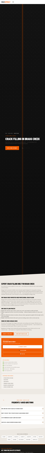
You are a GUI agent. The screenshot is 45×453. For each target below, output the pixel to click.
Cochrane (14, 439)
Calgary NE (29, 436)
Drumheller (35, 439)
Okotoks (34, 436)
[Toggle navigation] (13, 2)
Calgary (3, 436)
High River (40, 436)
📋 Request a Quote (22, 346)
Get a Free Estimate (12, 148)
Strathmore (28, 439)
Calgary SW (16, 436)
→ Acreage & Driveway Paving (8, 386)
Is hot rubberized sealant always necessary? (22, 417)
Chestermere (21, 439)
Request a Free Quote (7, 333)
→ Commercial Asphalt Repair (8, 383)
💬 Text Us (22, 353)
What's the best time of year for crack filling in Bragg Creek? (22, 413)
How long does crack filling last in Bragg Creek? (22, 408)
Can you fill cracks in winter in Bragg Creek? (22, 422)
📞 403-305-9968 (26, 148)
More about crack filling (21, 333)
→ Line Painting (5, 381)
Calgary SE (23, 436)
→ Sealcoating (5, 379)
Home (6, 133)
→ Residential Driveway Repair (8, 385)
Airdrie (9, 439)
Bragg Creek (10, 133)
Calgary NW (10, 436)
